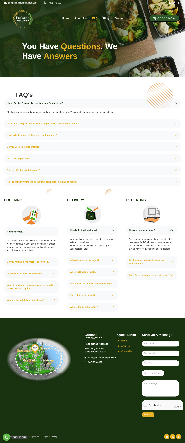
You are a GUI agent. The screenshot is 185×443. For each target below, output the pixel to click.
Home (65, 18)
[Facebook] (170, 3)
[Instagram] (174, 3)
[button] (92, 103)
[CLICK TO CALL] (6, 437)
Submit (148, 414)
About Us (81, 18)
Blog (106, 18)
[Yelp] (178, 3)
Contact (119, 18)
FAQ (95, 18)
